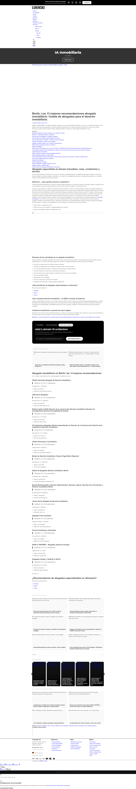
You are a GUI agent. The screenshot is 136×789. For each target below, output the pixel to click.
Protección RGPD (75, 743)
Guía (46, 123)
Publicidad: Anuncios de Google (76, 725)
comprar (64, 192)
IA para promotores (56, 742)
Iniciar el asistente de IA (95, 745)
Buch (49, 725)
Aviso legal (92, 748)
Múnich (35, 293)
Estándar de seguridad (76, 747)
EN (60, 772)
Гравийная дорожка (91, 725)
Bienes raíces (41, 123)
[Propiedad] (38, 9)
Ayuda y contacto (94, 753)
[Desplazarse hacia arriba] (0, 762)
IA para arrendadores (56, 745)
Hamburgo (36, 290)
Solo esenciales (4, 788)
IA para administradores (57, 743)
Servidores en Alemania (76, 742)
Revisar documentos (56, 750)
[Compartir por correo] (34, 735)
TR (76, 772)
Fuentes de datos (75, 745)
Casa (52, 725)
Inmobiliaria (56, 725)
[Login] (34, 42)
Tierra (85, 725)
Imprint (45, 761)
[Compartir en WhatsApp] (34, 733)
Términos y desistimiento (95, 752)
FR (62, 772)
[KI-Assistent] (33, 40)
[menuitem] (68, 11)
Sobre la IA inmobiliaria (95, 743)
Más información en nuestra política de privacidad (58, 785)
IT (70, 772)
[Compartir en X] (34, 731)
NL (68, 772)
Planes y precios (93, 747)
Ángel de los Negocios (42, 725)
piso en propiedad (64, 725)
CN (78, 772)
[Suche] (34, 44)
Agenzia (35, 123)
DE (57, 772)
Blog (91, 755)
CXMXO (41, 761)
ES (65, 772)
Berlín (43, 125)
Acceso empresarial (75, 748)
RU (73, 772)
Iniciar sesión (93, 742)
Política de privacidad (94, 750)
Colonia (35, 295)
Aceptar (11, 788)
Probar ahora (68, 59)
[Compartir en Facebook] (34, 729)
